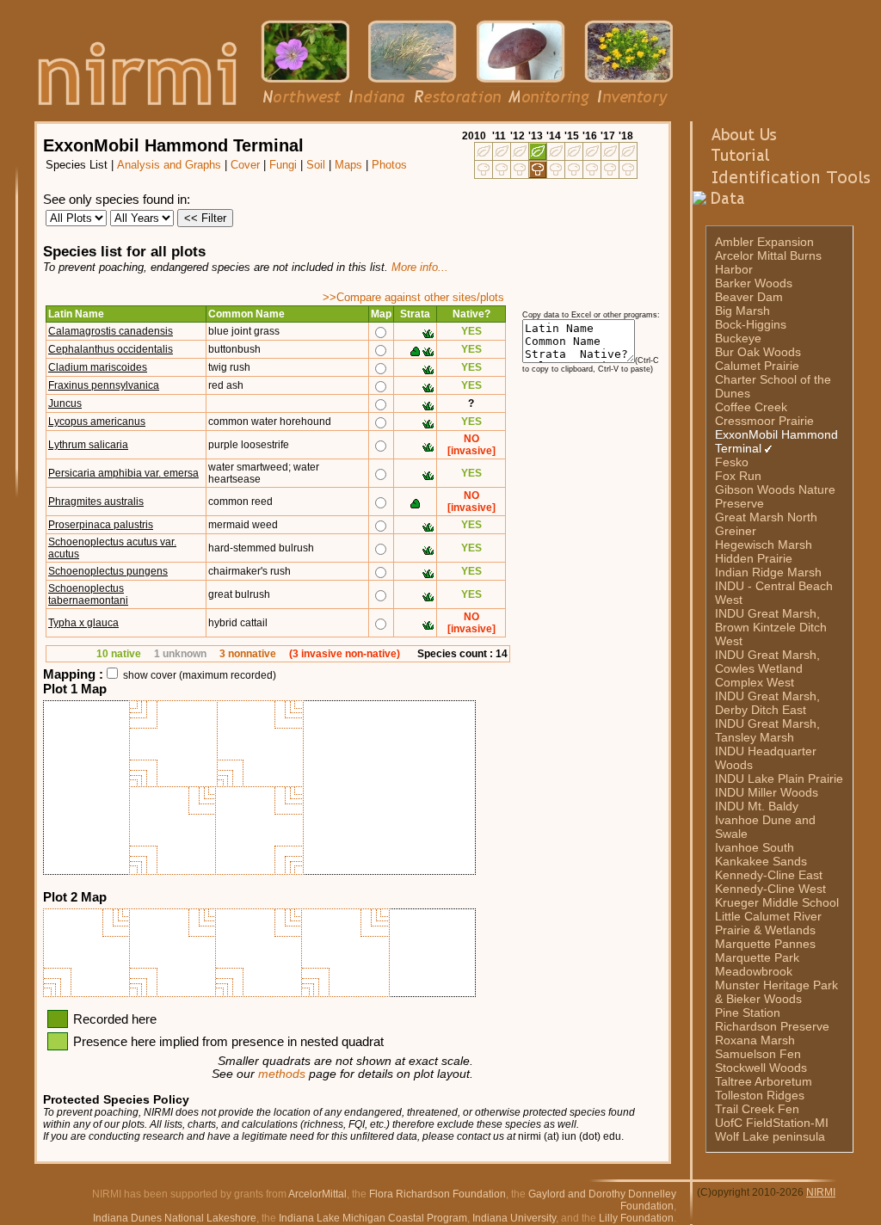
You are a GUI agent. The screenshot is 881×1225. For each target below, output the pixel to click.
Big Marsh (742, 310)
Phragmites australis (96, 502)
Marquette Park (757, 957)
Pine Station (747, 1012)
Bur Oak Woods (758, 352)
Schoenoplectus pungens (108, 571)
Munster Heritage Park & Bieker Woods (776, 992)
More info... (419, 267)
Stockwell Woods (761, 1067)
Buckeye (738, 338)
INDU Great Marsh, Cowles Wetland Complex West (767, 668)
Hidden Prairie (753, 558)
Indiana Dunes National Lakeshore (174, 1218)
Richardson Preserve (772, 1026)
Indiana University (514, 1218)
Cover (245, 164)
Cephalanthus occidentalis (110, 349)
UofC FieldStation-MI (772, 1123)
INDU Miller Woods (766, 792)
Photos (389, 164)
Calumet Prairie (757, 365)
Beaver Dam (749, 297)
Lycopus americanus (96, 422)
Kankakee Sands (761, 861)
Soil (315, 164)
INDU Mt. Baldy (756, 806)
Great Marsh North (766, 517)
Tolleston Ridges (759, 1095)
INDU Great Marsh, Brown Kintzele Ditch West (771, 627)
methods (281, 1074)
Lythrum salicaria (88, 445)
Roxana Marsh (755, 1040)
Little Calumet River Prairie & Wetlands (768, 923)
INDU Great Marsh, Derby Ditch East (767, 703)
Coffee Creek (751, 407)
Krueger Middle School (777, 902)
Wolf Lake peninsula (770, 1136)
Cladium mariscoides (97, 367)
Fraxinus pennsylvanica (103, 385)
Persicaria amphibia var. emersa (123, 473)
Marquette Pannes (765, 944)
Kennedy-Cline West (770, 889)
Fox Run (738, 476)
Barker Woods (753, 283)
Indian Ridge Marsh (768, 572)
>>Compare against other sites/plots (413, 297)
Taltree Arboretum (763, 1081)
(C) (704, 1192)
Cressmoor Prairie (764, 421)
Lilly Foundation (636, 1218)
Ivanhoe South (754, 847)
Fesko (732, 462)
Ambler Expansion (764, 242)
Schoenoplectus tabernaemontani (88, 594)
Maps (348, 164)
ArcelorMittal (317, 1194)
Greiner (735, 531)
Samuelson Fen (758, 1054)
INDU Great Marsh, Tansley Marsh (767, 730)
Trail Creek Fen (757, 1109)
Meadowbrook (753, 971)
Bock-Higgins (750, 324)
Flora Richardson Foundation (437, 1194)
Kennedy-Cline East (768, 875)
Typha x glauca (83, 623)
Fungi (283, 164)
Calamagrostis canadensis (110, 331)
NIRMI (820, 1192)
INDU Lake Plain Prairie (779, 778)
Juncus (65, 403)
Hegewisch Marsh (763, 544)
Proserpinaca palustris (100, 525)
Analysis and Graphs (169, 164)
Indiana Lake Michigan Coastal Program (373, 1218)
